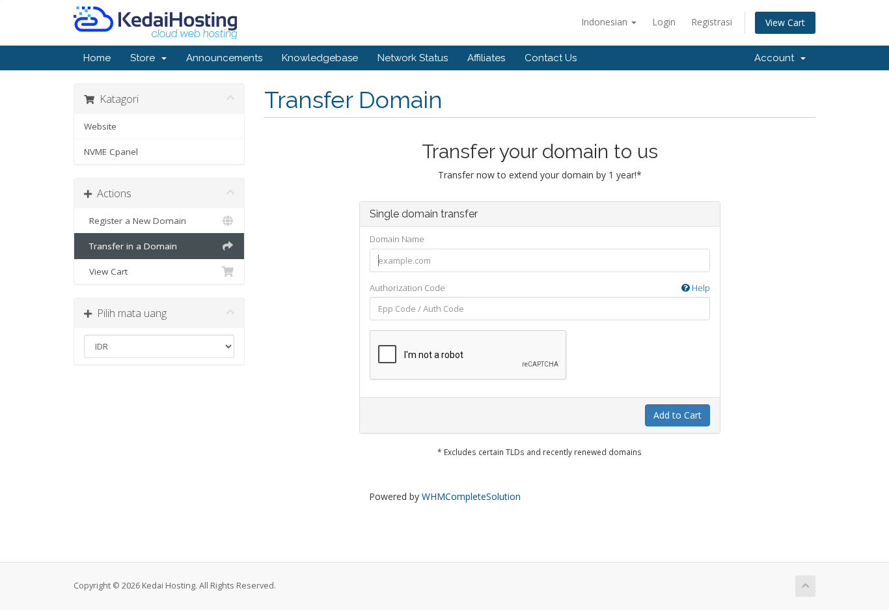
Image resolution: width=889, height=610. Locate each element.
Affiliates (486, 58)
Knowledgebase (320, 58)
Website (100, 126)
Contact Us (551, 58)
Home (97, 58)
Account (776, 58)
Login (664, 22)
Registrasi (711, 22)
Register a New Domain (135, 221)
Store (145, 58)
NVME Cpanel (111, 152)
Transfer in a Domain (130, 246)
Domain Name (397, 239)
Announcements (224, 58)
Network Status (412, 58)
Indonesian (605, 22)
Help (700, 288)
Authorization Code (540, 288)
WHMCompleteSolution (471, 496)
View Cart (785, 22)
